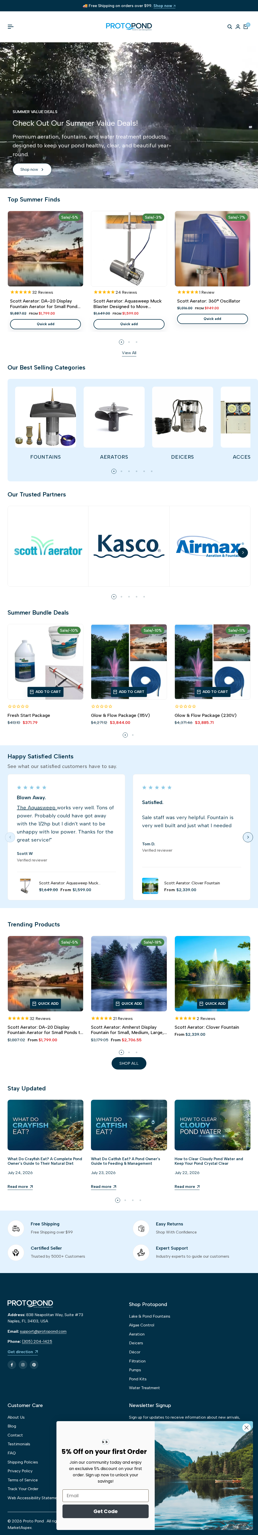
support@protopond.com (43, 1331)
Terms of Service (23, 1480)
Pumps (135, 1369)
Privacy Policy (20, 1471)
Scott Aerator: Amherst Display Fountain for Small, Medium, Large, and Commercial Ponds (127, 1030)
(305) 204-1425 (37, 1341)
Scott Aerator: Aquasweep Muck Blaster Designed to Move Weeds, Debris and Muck (127, 303)
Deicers (136, 1343)
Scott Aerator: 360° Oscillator (208, 301)
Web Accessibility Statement (34, 1497)
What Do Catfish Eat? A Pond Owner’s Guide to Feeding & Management (125, 1161)
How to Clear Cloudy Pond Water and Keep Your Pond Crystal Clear (209, 1161)
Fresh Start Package (29, 715)
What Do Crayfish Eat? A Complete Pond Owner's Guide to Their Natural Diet (45, 1161)
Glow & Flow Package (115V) (120, 715)
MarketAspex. (20, 1527)
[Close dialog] (246, 1427)
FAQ (12, 1453)
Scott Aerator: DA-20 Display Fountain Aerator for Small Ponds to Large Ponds (45, 303)
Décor (134, 1352)
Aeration (137, 1334)
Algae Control (141, 1325)
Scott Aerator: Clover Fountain (192, 883)
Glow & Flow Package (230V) (206, 715)
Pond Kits (138, 1379)
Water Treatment (144, 1387)
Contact (15, 1435)
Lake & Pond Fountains (149, 1316)
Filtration (137, 1361)
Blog (12, 1426)
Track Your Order (23, 1488)
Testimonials (19, 1444)
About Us (16, 1417)
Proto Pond (33, 1521)
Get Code (105, 1511)
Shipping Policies (23, 1462)
